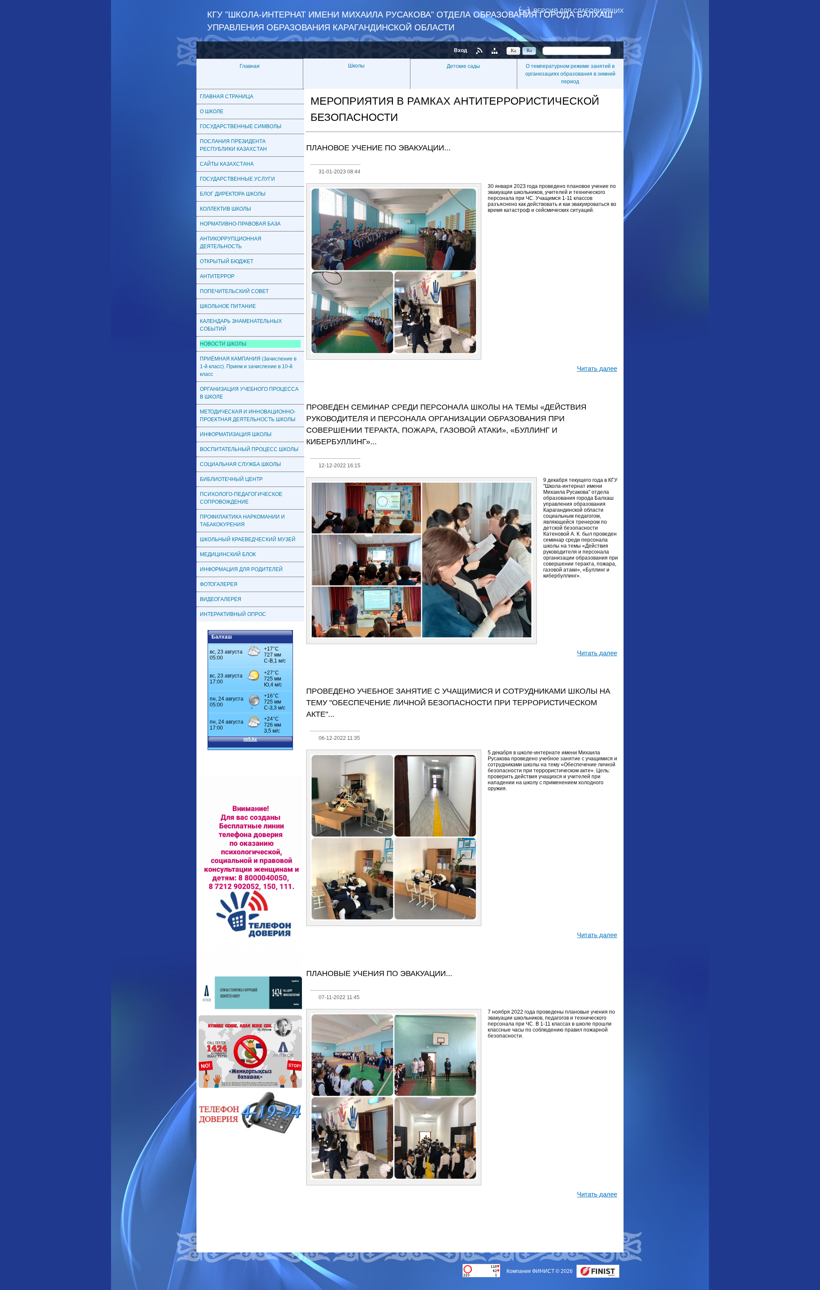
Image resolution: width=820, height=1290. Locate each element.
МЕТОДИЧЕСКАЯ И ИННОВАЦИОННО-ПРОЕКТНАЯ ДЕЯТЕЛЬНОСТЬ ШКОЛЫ (248, 415)
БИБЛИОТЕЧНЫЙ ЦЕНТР (231, 479)
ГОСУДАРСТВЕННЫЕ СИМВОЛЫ (240, 126)
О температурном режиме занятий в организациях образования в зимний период (570, 74)
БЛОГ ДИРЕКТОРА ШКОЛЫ (233, 194)
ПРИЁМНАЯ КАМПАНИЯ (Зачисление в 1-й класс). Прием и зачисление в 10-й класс (248, 366)
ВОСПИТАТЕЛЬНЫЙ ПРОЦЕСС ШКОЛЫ (249, 449)
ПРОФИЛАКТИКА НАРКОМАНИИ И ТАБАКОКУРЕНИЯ (242, 521)
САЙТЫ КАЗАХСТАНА (227, 164)
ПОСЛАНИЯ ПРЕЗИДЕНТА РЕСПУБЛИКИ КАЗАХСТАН (233, 145)
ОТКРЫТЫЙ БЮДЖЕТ (226, 261)
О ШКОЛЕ (211, 111)
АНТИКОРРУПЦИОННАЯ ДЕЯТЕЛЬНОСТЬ (230, 242)
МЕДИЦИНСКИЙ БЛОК (228, 554)
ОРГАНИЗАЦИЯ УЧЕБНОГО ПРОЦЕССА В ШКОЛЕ (249, 393)
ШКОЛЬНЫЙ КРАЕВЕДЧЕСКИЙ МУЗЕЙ (248, 539)
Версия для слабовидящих (578, 10)
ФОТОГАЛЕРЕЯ (218, 584)
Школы (356, 66)
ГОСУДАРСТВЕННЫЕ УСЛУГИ (237, 179)
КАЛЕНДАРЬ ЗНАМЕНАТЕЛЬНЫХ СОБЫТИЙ (241, 325)
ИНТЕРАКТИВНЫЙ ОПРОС (233, 614)
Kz (513, 50)
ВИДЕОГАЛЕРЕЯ (220, 599)
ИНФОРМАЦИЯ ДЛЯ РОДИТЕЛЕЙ (241, 569)
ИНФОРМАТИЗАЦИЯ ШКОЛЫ (236, 434)
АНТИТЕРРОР (217, 276)
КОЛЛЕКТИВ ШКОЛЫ (225, 209)
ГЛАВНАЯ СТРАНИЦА (226, 97)
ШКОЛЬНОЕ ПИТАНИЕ (228, 306)
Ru (529, 50)
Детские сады (463, 66)
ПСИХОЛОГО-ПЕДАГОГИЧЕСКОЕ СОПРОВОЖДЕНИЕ (241, 498)
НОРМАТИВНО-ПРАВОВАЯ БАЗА (240, 224)
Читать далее (597, 368)
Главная (250, 66)
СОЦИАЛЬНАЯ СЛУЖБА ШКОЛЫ (240, 464)
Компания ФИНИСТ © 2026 (540, 1271)
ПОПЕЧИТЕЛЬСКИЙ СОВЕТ (234, 291)
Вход (460, 50)
